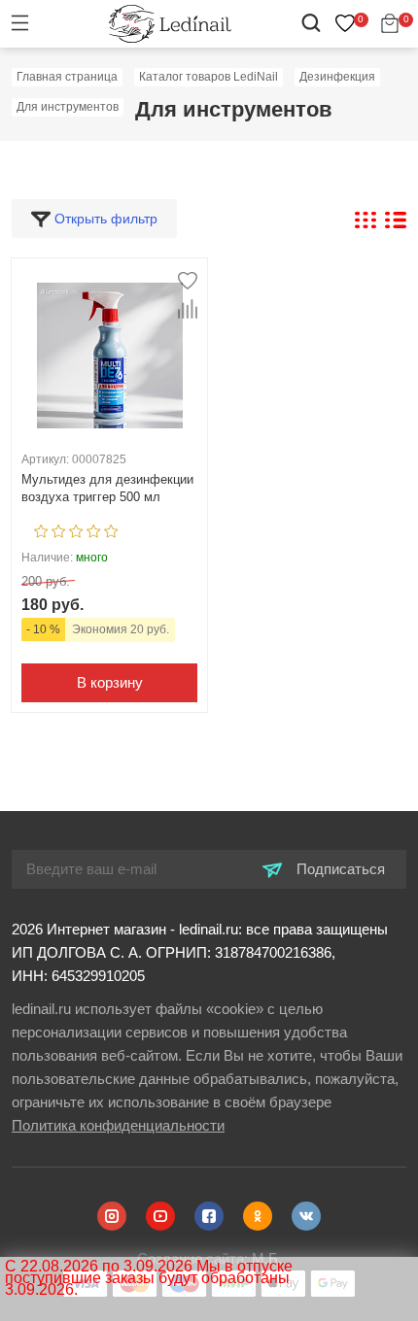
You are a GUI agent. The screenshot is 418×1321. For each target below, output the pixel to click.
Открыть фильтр (104, 218)
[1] (41, 529)
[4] (94, 529)
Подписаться (339, 869)
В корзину (110, 682)
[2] (59, 529)
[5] (111, 529)
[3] (76, 529)
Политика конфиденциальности (118, 1125)
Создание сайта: (209, 1258)
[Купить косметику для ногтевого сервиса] (170, 23)
